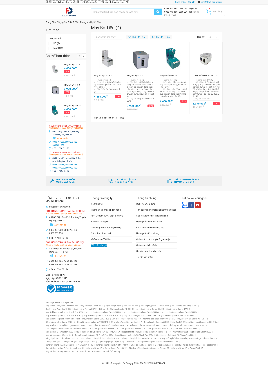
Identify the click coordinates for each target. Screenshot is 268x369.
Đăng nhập (180, 2)
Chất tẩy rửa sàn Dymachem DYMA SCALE (187, 325)
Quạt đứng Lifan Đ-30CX (125, 342)
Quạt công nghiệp (105, 342)
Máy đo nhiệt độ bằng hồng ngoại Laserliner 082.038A (69, 325)
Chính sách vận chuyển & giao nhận (153, 239)
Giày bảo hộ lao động (164, 345)
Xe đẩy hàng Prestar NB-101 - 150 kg (89, 309)
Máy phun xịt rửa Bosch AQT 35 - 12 (192, 319)
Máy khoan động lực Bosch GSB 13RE (140, 315)
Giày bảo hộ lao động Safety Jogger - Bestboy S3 (195, 345)
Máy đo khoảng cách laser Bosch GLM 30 (103, 312)
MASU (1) (58, 48)
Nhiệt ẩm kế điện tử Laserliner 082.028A (111, 325)
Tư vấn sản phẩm (144, 257)
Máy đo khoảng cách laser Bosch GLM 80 (63, 315)
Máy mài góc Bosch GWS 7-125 (95, 319)
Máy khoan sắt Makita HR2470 (158, 332)
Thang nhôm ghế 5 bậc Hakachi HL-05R (103, 338)
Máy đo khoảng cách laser (91, 306)
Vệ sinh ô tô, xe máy (111, 351)
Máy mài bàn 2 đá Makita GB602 (59, 332)
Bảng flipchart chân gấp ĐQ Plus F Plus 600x (134, 335)
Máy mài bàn (72, 306)
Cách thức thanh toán (101, 233)
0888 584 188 (185, 12)
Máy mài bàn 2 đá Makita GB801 (184, 329)
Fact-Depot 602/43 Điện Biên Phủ (107, 215)
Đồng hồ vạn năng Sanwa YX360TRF (92, 322)
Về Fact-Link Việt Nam (101, 239)
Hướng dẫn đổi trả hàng (147, 233)
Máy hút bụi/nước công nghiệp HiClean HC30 (192, 332)
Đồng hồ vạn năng (113, 306)
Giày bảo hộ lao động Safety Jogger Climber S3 (149, 348)
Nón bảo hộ (85, 351)
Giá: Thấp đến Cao (136, 37)
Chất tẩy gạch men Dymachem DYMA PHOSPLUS (66, 329)
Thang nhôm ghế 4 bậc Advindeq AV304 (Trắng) (180, 338)
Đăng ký (191, 2)
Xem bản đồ (62, 138)
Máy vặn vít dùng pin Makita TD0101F (126, 332)
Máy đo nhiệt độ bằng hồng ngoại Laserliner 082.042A (194, 322)
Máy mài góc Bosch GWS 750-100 (126, 319)
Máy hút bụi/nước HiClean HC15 (59, 335)
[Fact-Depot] (69, 12)
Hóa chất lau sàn (131, 306)
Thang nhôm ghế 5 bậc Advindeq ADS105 (139, 338)
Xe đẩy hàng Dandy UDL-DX (152, 309)
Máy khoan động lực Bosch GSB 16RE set (176, 315)
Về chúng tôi (97, 204)
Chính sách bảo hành (146, 245)
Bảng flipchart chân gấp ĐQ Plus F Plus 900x (94, 335)
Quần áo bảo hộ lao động (141, 345)
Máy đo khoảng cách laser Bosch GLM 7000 (102, 315)
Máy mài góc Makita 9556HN (129, 329)
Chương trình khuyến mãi (148, 251)
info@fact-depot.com (211, 2)
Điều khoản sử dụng (145, 204)
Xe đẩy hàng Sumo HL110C (178, 309)
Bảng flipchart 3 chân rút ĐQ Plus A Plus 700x (175, 335)
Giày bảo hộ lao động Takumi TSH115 (187, 348)
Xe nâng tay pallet (148, 306)
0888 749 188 (171, 12)
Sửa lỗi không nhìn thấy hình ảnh (152, 215)
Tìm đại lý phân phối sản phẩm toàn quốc (156, 210)
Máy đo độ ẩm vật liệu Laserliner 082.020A (148, 325)
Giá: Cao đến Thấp (161, 37)
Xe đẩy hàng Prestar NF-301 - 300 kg (122, 309)
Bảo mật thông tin (100, 221)
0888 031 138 (185, 8)
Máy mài (61, 306)
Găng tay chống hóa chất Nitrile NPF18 (112, 345)
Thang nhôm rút (210, 338)
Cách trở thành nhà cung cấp (150, 227)
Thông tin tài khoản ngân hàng (106, 210)
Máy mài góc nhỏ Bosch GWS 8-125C (159, 319)
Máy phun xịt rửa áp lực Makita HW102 (92, 332)
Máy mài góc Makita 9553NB (102, 329)
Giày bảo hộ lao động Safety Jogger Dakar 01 (65, 348)
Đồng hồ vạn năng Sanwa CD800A (60, 322)
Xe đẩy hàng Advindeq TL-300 (58, 309)
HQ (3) (57, 43)
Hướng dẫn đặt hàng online (149, 221)
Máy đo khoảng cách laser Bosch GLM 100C (64, 312)
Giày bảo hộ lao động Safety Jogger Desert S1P (106, 348)
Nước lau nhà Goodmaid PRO (156, 322)
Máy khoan (50, 306)
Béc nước (96, 351)
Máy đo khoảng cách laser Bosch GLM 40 (141, 312)
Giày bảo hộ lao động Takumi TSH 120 (62, 351)
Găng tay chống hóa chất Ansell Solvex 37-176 (158, 342)
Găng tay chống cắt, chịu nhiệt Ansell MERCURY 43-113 (69, 345)
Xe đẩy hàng (164, 306)
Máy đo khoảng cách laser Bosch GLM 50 (179, 312)
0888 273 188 (171, 8)
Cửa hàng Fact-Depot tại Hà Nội (106, 227)
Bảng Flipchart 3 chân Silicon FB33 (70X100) (65, 338)
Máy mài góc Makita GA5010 (156, 329)
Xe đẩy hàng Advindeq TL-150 (184, 306)
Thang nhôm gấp (53, 342)
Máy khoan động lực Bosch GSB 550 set (63, 319)
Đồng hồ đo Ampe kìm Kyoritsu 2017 (126, 322)
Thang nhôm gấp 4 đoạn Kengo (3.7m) (79, 342)
